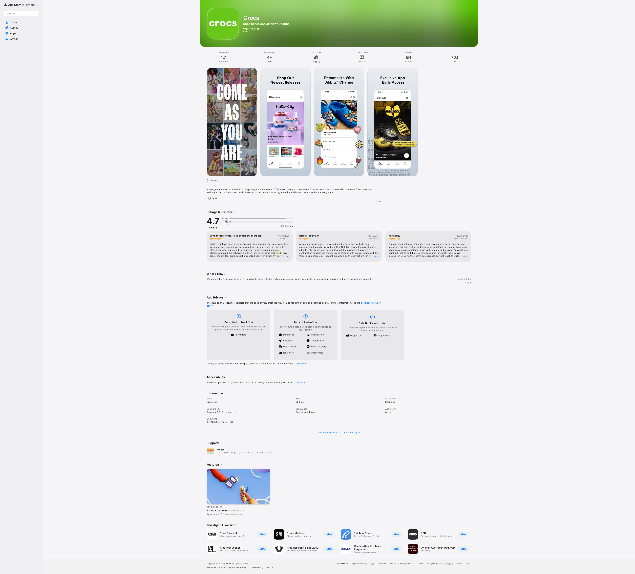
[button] (21, 22)
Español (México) (359, 564)
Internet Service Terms (216, 567)
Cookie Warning (256, 567)
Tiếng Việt (449, 564)
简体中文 (393, 564)
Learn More (301, 363)
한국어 (420, 564)
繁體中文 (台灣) (463, 564)
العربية (372, 564)
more (378, 201)
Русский (382, 564)
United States (343, 564)
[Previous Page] (203, 246)
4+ (386, 412)
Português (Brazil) (434, 564)
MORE (286, 256)
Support (270, 567)
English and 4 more (306, 412)
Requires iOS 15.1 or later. (220, 412)
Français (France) (407, 564)
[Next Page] (474, 246)
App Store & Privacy (237, 567)
